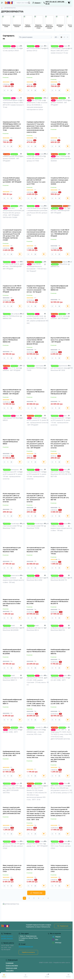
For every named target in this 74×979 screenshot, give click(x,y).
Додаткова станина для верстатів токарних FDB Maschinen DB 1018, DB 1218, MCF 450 (60, 496)
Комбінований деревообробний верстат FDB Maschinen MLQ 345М (36, 601)
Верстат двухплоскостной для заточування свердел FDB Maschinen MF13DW (59, 392)
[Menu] (2, 2)
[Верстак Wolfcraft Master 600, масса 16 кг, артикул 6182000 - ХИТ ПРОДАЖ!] (62, 324)
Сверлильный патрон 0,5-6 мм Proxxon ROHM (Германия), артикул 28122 (35, 72)
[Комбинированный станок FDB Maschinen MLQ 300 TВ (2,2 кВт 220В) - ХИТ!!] (62, 685)
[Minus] (4, 90)
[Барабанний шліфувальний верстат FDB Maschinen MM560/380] (14, 324)
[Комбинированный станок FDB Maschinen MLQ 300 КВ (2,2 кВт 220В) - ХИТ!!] (14, 737)
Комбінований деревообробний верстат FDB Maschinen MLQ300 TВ (60, 601)
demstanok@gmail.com (26, 946)
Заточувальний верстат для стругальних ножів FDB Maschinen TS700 (36, 549)
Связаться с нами (11, 968)
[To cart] (20, 90)
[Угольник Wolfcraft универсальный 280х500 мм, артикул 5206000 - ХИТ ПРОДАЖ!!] (14, 164)
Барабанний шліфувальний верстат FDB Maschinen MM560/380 (11, 340)
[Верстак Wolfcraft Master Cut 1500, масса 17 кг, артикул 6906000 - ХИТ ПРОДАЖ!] (14, 376)
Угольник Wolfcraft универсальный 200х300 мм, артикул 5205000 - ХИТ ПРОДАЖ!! (60, 124)
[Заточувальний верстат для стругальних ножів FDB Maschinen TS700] (38, 533)
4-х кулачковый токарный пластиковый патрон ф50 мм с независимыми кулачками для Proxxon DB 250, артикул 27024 (36, 234)
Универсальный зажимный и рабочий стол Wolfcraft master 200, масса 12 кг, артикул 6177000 (36, 181)
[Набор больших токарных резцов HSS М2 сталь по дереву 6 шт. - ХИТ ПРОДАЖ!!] (38, 851)
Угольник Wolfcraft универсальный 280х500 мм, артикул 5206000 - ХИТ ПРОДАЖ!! (12, 180)
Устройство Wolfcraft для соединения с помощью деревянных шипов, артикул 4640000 (60, 181)
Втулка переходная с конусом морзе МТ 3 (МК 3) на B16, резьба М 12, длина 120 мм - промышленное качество (12, 497)
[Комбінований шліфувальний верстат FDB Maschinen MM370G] (62, 635)
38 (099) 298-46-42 (7, 938)
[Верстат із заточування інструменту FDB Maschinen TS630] (38, 376)
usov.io (68, 962)
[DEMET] (12, 926)
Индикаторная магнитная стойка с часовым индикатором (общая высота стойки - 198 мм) (60, 550)
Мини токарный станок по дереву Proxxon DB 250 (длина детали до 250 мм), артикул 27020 (12, 868)
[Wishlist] (21, 48)
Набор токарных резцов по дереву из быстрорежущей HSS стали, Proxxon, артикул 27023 (60, 868)
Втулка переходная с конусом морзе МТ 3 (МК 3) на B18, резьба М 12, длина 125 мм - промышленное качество (36, 497)
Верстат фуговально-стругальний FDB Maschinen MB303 (11, 441)
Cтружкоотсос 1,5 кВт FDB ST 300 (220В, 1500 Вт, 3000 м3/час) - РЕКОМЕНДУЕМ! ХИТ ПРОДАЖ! (60, 233)
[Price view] (68, 37)
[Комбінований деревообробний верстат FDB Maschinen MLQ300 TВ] (62, 585)
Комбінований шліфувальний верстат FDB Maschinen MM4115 (12, 701)
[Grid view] (61, 37)
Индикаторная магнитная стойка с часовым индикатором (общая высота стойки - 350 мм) (12, 602)
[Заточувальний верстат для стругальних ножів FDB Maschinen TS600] (14, 533)
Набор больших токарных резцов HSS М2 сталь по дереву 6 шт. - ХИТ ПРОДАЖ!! (35, 867)
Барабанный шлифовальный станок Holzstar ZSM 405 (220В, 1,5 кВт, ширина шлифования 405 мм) (36, 341)
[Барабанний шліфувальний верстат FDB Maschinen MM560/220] (62, 272)
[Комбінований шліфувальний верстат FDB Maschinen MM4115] (14, 685)
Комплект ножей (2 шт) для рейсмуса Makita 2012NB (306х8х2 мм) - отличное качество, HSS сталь (36, 754)
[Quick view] (21, 46)
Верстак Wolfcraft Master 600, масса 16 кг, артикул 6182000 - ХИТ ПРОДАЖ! (60, 340)
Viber (56, 939)
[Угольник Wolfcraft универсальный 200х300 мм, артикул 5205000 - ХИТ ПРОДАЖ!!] (62, 108)
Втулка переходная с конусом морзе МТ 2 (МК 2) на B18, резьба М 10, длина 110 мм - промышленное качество (60, 444)
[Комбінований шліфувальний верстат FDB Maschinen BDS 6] (38, 635)
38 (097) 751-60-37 (7, 936)
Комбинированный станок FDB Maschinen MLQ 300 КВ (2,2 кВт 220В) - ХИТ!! (11, 753)
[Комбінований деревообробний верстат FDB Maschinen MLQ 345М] (38, 585)
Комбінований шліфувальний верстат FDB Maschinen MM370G (60, 651)
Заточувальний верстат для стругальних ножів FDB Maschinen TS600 (12, 549)
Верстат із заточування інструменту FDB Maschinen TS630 (35, 392)
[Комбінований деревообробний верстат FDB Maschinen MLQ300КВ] (14, 635)
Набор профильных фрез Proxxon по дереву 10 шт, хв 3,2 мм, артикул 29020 (11, 72)
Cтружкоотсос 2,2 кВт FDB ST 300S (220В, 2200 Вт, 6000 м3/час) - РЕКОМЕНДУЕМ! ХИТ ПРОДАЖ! (12, 289)
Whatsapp (58, 942)
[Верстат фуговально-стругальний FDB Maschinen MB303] (14, 426)
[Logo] (9, 3)
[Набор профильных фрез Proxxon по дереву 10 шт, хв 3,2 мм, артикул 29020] (14, 56)
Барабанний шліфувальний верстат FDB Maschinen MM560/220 (59, 288)
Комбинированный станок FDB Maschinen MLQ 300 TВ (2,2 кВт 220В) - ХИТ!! (59, 701)
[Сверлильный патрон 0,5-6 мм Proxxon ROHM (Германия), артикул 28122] (38, 56)
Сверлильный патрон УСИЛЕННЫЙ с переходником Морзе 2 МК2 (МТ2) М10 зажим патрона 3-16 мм (59, 73)
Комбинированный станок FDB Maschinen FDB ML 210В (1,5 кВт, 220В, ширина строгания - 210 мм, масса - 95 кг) (36, 702)
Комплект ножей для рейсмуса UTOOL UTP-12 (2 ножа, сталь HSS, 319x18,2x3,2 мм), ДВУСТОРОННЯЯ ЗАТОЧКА (12, 810)
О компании (9, 963)
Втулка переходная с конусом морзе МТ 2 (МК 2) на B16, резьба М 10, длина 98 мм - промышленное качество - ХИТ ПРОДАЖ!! (35, 444)
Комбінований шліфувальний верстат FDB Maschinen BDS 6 (36, 650)
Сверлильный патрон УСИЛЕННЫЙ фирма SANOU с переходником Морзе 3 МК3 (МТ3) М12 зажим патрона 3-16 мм (12, 126)
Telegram (58, 937)
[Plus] (11, 90)
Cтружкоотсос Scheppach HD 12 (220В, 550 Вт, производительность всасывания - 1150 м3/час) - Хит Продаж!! (36, 289)
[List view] (64, 37)
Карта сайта (9, 970)
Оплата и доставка (12, 965)
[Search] (29, 3)
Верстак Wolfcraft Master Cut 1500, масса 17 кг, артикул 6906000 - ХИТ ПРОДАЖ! (12, 392)
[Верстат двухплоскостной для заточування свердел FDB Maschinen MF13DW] (62, 376)
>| (48, 898)
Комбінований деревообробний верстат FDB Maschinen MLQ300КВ (12, 651)
